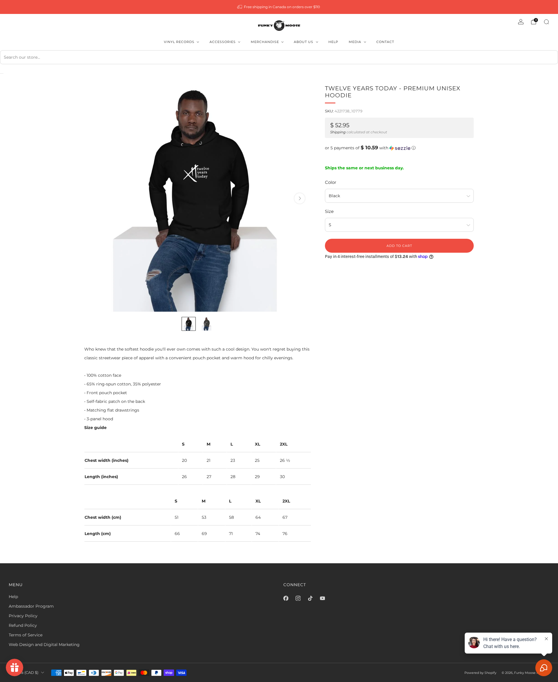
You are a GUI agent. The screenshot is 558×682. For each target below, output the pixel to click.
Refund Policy (23, 625)
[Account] (521, 22)
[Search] (546, 22)
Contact (385, 42)
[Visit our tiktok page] (310, 598)
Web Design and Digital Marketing (44, 644)
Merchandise (265, 42)
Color (330, 182)
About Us (303, 42)
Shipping (338, 132)
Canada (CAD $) (23, 672)
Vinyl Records (179, 42)
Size (329, 211)
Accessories (223, 42)
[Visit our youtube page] (322, 598)
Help (333, 42)
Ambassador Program (31, 606)
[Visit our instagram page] (298, 598)
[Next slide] (300, 198)
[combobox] (279, 57)
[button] (399, 148)
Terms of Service (25, 635)
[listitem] (279, 7)
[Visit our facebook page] (286, 598)
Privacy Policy (23, 615)
